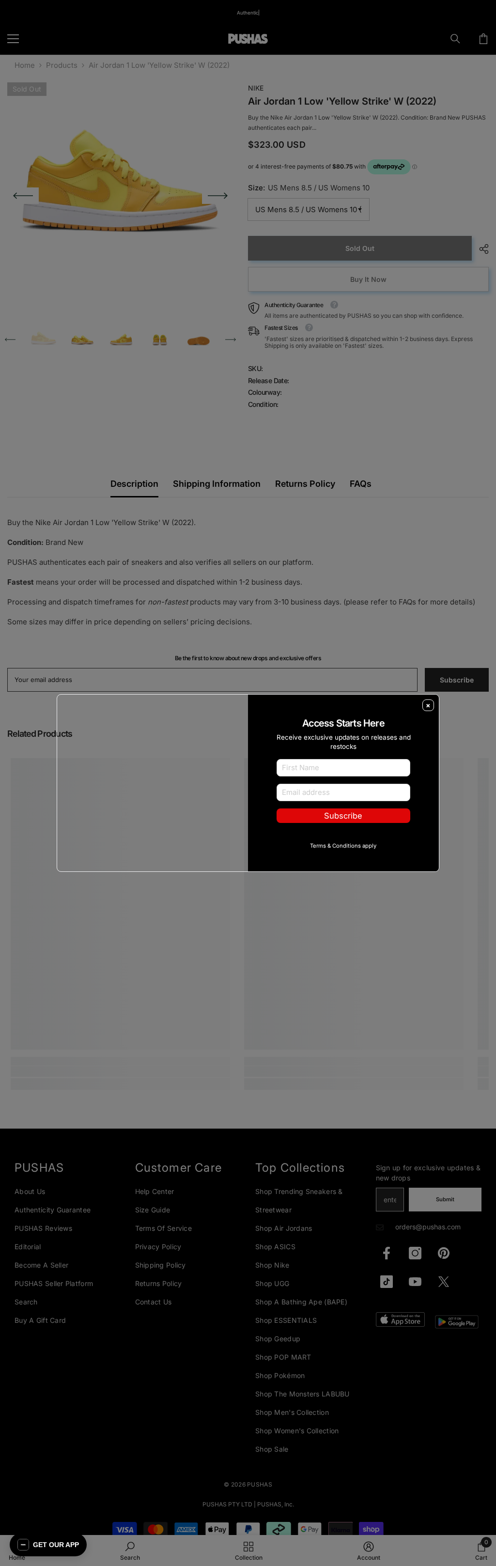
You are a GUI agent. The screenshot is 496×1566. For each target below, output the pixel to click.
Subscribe (343, 831)
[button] (48, 1544)
